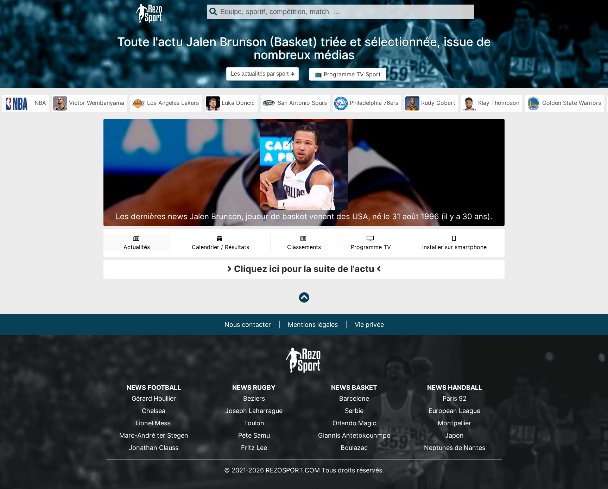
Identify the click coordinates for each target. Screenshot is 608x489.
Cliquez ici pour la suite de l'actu (304, 268)
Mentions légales (313, 324)
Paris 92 (455, 398)
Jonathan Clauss (153, 447)
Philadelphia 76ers (373, 102)
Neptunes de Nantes (454, 447)
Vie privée (369, 324)
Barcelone (354, 398)
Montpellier (454, 423)
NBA (39, 102)
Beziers (254, 398)
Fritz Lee (254, 447)
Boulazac (354, 447)
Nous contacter (247, 324)
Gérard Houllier (154, 398)
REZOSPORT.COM (293, 470)
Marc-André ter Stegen (153, 435)
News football (154, 387)
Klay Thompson (497, 102)
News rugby (254, 387)
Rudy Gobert (437, 102)
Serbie (354, 410)
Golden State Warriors (570, 102)
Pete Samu (254, 435)
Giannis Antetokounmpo (354, 435)
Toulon (254, 423)
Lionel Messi (153, 423)
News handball (454, 387)
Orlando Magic (354, 423)
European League (454, 410)
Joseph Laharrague (254, 410)
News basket (354, 387)
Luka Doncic (237, 102)
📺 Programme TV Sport (348, 74)
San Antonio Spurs (301, 102)
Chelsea (153, 410)
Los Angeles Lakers (172, 102)
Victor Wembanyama (95, 102)
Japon (454, 435)
